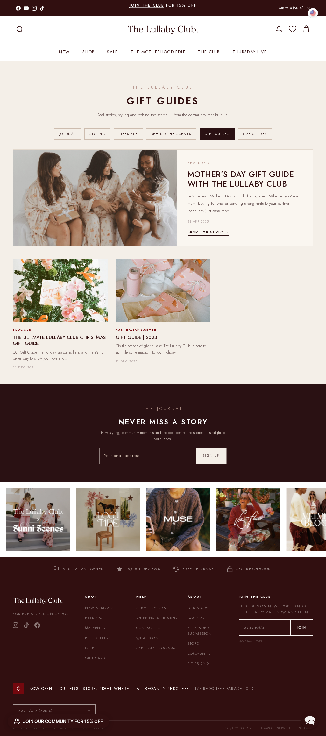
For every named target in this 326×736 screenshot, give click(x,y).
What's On (147, 637)
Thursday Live (250, 52)
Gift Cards (96, 658)
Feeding (93, 617)
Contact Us (148, 627)
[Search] (20, 29)
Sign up (211, 455)
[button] (310, 720)
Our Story (198, 607)
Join (302, 627)
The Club (209, 52)
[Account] (278, 29)
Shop (88, 52)
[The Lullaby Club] (163, 29)
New (64, 52)
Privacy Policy (238, 728)
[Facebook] (37, 625)
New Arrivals (99, 607)
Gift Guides (217, 134)
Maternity (95, 627)
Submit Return (151, 607)
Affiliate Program (155, 647)
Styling (97, 134)
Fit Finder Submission (200, 630)
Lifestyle (128, 134)
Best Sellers (98, 637)
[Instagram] (15, 625)
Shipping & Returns (157, 617)
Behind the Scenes (171, 134)
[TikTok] (26, 625)
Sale (112, 52)
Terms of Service (275, 728)
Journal (67, 134)
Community (199, 653)
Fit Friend (198, 663)
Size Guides (255, 134)
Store (193, 643)
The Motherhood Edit (158, 52)
